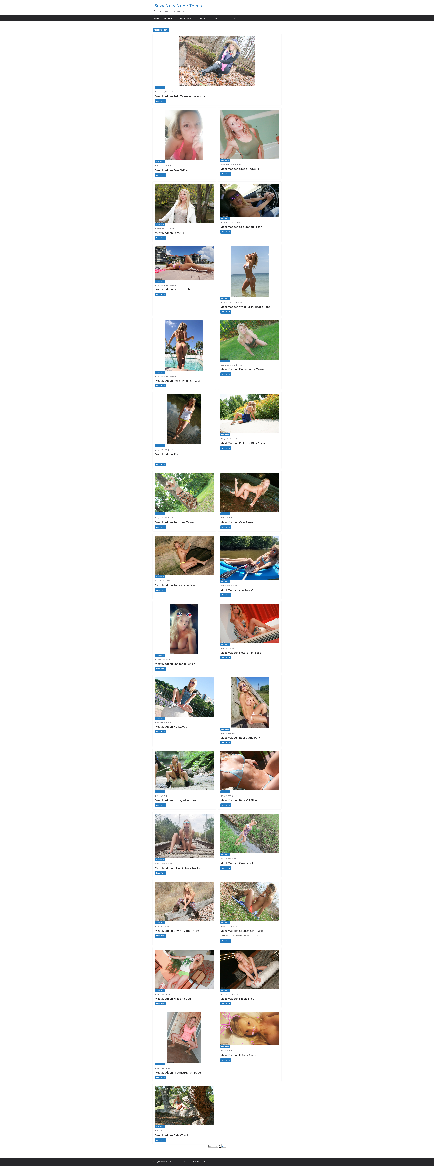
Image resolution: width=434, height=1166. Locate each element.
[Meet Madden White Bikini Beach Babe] (249, 271)
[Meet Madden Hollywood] (184, 697)
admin (173, 92)
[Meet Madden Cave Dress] (249, 492)
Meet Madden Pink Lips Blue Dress (242, 443)
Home (156, 18)
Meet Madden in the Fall (170, 233)
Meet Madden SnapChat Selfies (175, 664)
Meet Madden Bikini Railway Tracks (177, 868)
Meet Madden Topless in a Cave (175, 585)
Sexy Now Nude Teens (178, 5)
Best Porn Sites (202, 18)
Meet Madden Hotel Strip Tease (240, 653)
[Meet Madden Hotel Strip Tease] (249, 623)
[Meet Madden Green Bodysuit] (249, 134)
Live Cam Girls (169, 18)
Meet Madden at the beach (172, 289)
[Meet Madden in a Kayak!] (249, 558)
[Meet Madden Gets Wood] (184, 1105)
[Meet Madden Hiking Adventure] (184, 770)
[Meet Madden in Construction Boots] (184, 1037)
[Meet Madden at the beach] (184, 263)
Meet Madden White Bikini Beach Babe (245, 307)
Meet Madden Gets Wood (171, 1135)
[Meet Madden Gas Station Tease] (249, 200)
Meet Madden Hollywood (171, 726)
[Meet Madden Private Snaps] (249, 1028)
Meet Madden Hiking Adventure (175, 800)
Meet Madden (160, 88)
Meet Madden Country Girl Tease (241, 931)
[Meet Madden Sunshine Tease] (184, 492)
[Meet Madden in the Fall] (184, 203)
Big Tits (216, 18)
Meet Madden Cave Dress (237, 522)
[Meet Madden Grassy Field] (249, 833)
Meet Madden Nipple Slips (237, 998)
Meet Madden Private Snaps (238, 1055)
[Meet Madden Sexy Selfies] (184, 135)
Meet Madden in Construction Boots (178, 1072)
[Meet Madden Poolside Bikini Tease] (184, 345)
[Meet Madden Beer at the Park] (249, 702)
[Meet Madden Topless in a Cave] (184, 555)
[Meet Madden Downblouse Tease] (249, 339)
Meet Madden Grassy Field (237, 863)
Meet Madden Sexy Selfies (172, 170)
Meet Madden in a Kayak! (236, 590)
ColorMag (196, 1162)
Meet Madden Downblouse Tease (242, 369)
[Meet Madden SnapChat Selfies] (184, 629)
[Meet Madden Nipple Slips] (249, 969)
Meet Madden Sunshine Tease (174, 522)
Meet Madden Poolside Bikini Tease (178, 380)
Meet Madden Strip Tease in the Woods (180, 96)
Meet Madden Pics (167, 454)
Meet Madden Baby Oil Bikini (238, 800)
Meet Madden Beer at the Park (240, 737)
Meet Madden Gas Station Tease (241, 227)
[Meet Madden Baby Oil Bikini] (249, 770)
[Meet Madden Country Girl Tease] (249, 901)
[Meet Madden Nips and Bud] (184, 969)
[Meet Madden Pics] (184, 419)
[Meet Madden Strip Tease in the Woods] (217, 61)
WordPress (208, 1162)
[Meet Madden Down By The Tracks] (184, 901)
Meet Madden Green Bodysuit (239, 169)
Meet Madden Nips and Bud (173, 998)
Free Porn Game (229, 18)
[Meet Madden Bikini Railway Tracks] (184, 836)
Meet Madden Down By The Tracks (177, 931)
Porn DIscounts (185, 18)
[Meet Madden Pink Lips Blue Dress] (249, 413)
